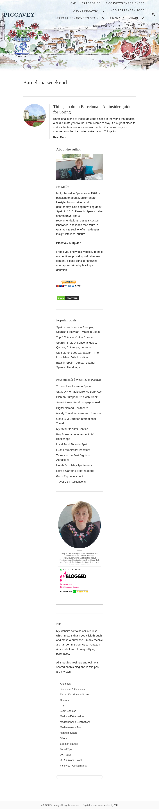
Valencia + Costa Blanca (73, 765)
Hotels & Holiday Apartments (74, 465)
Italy (62, 705)
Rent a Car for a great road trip (75, 470)
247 (116, 805)
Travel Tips (66, 749)
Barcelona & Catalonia (72, 689)
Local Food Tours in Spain (72, 444)
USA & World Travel (71, 760)
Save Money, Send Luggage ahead (78, 402)
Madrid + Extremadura (72, 716)
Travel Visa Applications (71, 481)
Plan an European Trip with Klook (77, 397)
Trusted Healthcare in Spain (73, 386)
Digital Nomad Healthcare (72, 408)
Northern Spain (68, 733)
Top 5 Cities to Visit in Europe (74, 337)
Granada (65, 700)
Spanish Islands (69, 744)
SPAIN (63, 738)
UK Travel (65, 754)
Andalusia (65, 683)
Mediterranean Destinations (75, 722)
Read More (59, 137)
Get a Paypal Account (69, 476)
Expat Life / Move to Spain (74, 694)
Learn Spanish (68, 711)
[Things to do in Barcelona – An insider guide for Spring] (34, 115)
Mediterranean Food (71, 727)
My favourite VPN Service (72, 429)
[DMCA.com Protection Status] (68, 299)
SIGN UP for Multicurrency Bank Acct (79, 391)
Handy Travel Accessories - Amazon (78, 413)
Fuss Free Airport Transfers (73, 449)
